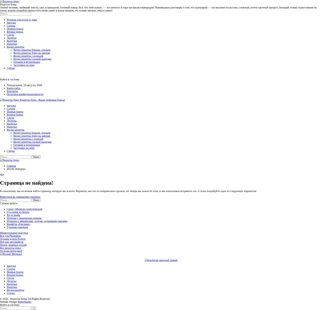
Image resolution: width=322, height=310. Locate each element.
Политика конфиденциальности (25, 94)
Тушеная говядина (17, 227)
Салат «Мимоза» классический (24, 209)
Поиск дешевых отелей (13, 245)
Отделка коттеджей (11, 251)
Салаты (11, 25)
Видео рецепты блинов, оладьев (31, 50)
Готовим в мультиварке (26, 62)
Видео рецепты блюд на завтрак (31, 53)
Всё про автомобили (11, 242)
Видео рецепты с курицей (28, 56)
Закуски (11, 22)
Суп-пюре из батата (18, 212)
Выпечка (12, 40)
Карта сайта (13, 88)
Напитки (12, 43)
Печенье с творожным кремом (24, 218)
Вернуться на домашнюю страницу (20, 196)
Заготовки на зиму (24, 65)
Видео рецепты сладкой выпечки (32, 59)
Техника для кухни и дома (22, 19)
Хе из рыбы (13, 215)
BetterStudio (24, 301)
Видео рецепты (15, 46)
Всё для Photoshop (10, 235)
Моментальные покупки (14, 232)
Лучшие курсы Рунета (12, 238)
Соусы (10, 34)
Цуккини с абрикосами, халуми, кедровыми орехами (37, 221)
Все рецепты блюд (10, 248)
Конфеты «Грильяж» (18, 224)
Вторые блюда (15, 31)
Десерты (11, 37)
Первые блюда (15, 28)
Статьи (11, 68)
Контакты (12, 91)
